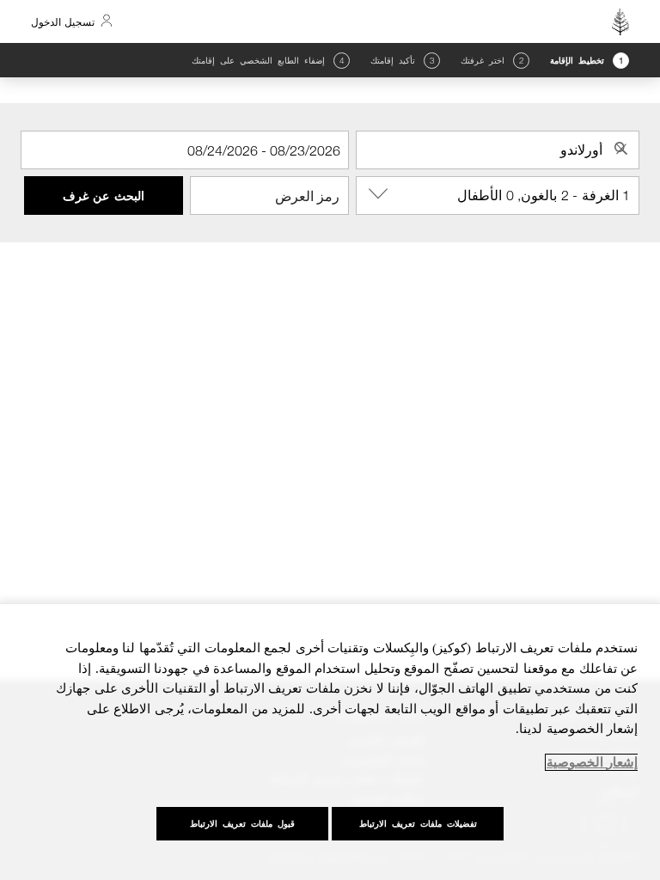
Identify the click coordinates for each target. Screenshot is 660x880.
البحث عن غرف (103, 195)
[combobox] (497, 150)
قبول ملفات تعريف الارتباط (242, 823)
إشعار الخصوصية (592, 762)
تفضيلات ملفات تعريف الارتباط (418, 823)
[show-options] (376, 194)
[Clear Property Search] (621, 149)
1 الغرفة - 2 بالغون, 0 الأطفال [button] (543, 195)
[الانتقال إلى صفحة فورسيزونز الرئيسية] (620, 21)
